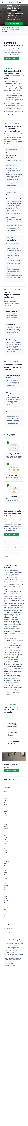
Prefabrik (12, 29)
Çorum (5, 824)
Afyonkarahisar (8, 547)
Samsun (5, 898)
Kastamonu (6, 861)
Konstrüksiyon (5, 29)
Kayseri (5, 863)
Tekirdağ (6, 907)
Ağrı (15, 547)
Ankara (12, 550)
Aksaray (21, 547)
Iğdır (5, 848)
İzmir (5, 854)
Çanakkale (6, 819)
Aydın (11, 553)
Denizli (5, 826)
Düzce (5, 830)
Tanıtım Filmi (6, 34)
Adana (6, 544)
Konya (5, 870)
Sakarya (5, 896)
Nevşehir (6, 885)
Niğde (5, 887)
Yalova (5, 917)
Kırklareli (6, 865)
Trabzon (6, 911)
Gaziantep (6, 843)
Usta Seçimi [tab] (19, 717)
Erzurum (5, 839)
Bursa (5, 817)
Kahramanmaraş (7, 857)
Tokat (5, 909)
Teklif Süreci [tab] (10, 717)
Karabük (18, 29)
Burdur (5, 815)
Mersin (5, 880)
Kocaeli (5, 867)
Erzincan (6, 837)
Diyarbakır (6, 828)
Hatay (5, 846)
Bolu (5, 813)
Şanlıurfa (6, 900)
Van (4, 915)
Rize (5, 894)
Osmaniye (6, 891)
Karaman (6, 859)
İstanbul (5, 852)
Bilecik (5, 811)
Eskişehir (6, 841)
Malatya (5, 874)
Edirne (5, 833)
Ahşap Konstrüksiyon (8, 928)
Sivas (5, 904)
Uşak (5, 913)
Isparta (5, 850)
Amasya (7, 550)
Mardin (5, 878)
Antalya (18, 550)
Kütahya (5, 872)
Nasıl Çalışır (15, 34)
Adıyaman (12, 544)
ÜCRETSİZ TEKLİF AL (14, 23)
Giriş (26, 2)
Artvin (6, 553)
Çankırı (5, 822)
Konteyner (6, 930)
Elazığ (5, 835)
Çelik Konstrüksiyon (8, 933)
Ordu (5, 889)
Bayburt (5, 809)
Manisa (5, 876)
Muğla (5, 883)
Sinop (5, 902)
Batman (6, 556)
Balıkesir (17, 553)
